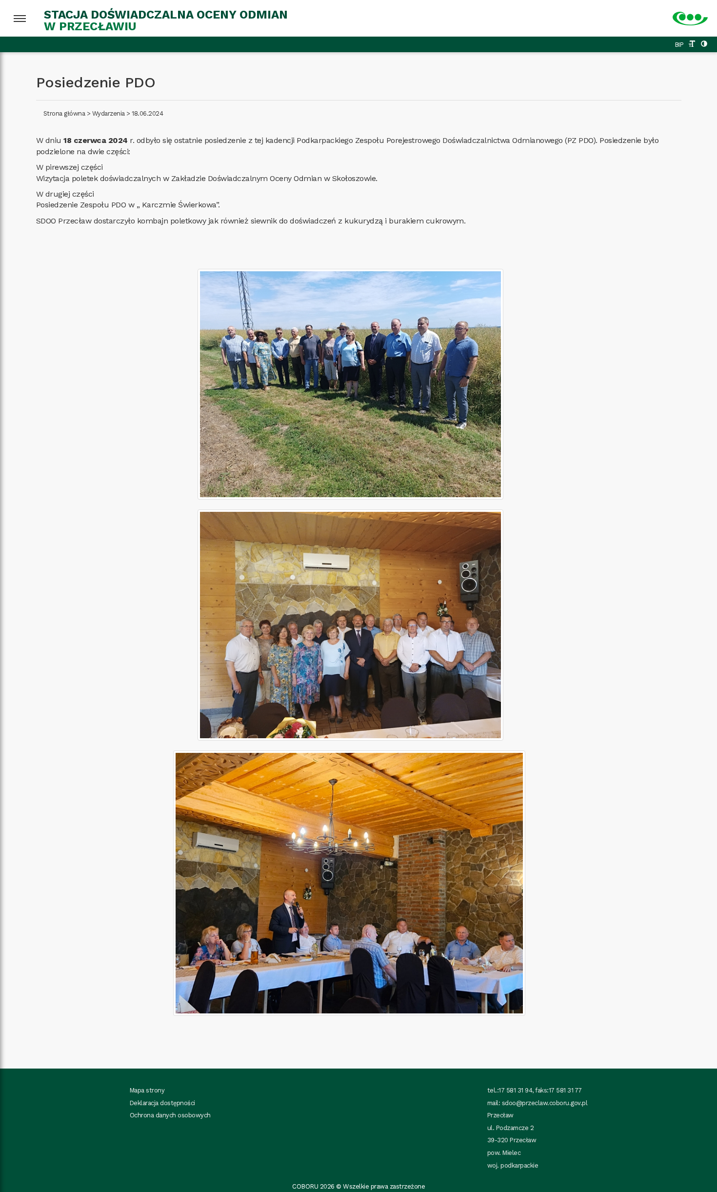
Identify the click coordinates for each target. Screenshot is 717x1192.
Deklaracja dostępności (162, 1103)
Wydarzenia (108, 113)
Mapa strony (147, 1090)
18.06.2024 (147, 113)
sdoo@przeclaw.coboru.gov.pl (545, 1103)
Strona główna (64, 113)
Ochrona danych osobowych (170, 1115)
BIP (679, 44)
